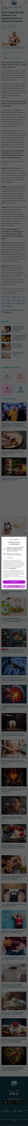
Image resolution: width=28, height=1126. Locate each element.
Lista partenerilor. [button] (13, 568)
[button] (14, 558)
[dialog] (14, 563)
